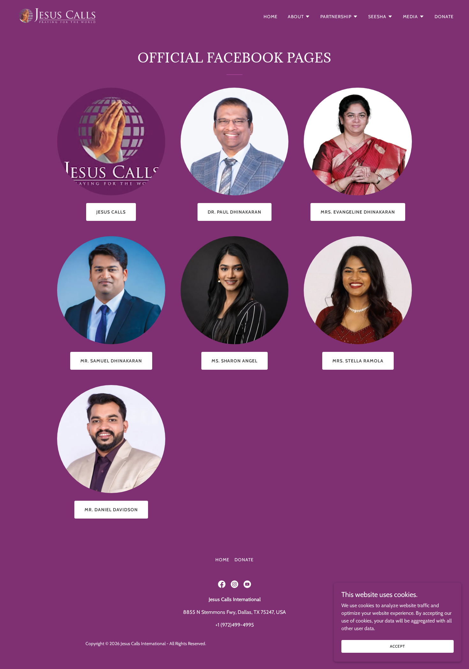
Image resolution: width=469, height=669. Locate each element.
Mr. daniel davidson (111, 510)
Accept (397, 646)
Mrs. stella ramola (357, 361)
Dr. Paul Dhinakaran (234, 212)
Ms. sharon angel (235, 361)
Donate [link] (444, 16)
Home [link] (271, 16)
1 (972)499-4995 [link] (236, 625)
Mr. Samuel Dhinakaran (111, 361)
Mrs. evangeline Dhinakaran (358, 212)
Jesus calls (111, 212)
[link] (57, 15)
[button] (299, 16)
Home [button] (222, 560)
